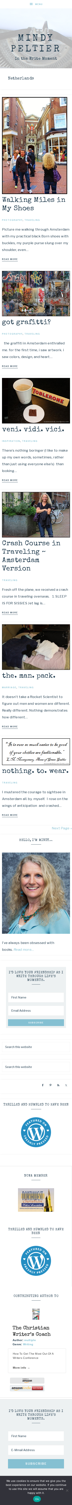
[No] (67, 1490)
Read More (10, 259)
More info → (21, 1367)
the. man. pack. (29, 676)
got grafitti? (26, 322)
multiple (30, 1340)
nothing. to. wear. (35, 771)
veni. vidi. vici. (33, 429)
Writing (28, 1344)
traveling (32, 220)
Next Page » (62, 828)
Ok (37, 1499)
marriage (9, 687)
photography (12, 220)
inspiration (11, 441)
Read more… (24, 950)
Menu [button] (39, 4)
